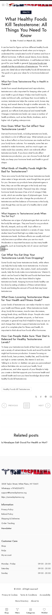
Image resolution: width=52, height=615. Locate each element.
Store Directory (21, 600)
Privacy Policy (7, 509)
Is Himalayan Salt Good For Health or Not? (24, 442)
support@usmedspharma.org (13, 492)
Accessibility (45, 594)
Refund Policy (7, 514)
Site (14, 40)
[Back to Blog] (26, 405)
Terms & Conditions (28, 594)
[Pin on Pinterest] (46, 397)
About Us (35, 600)
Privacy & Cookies (10, 594)
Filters (17, 612)
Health (26, 12)
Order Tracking (8, 523)
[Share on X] (36, 397)
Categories (30, 612)
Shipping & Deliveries (10, 518)
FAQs (3, 550)
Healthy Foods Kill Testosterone (16, 389)
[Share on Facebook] (41, 397)
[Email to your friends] (51, 397)
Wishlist (44, 612)
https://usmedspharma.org (12, 497)
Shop (3, 545)
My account (6, 555)
